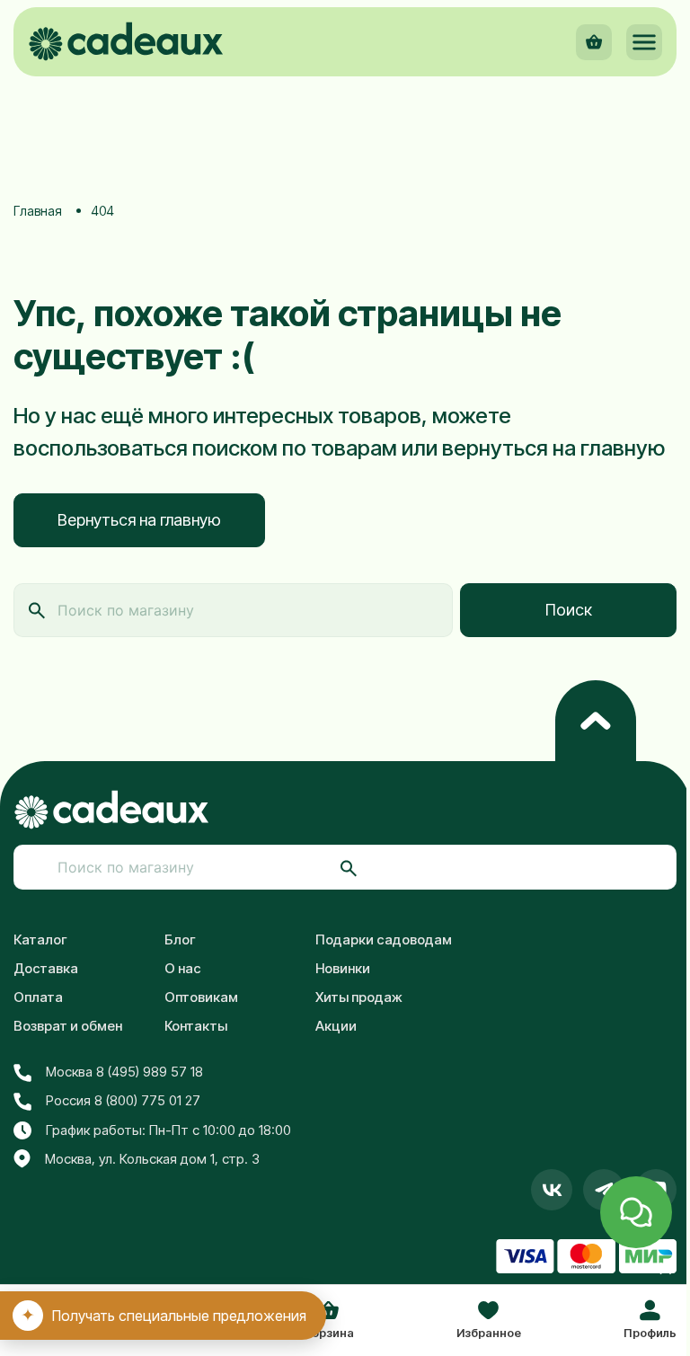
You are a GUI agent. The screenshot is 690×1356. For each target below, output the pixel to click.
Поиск (568, 609)
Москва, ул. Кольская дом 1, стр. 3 (152, 1158)
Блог (180, 939)
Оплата (38, 997)
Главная (37, 210)
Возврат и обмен (67, 1025)
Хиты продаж (358, 997)
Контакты (195, 1025)
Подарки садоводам (383, 939)
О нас (182, 968)
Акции (336, 1025)
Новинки (342, 968)
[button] (644, 42)
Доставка (45, 968)
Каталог (40, 939)
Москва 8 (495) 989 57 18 (124, 1071)
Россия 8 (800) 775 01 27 (123, 1100)
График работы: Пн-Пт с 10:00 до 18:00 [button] (168, 1130)
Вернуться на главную (139, 519)
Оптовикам (201, 997)
